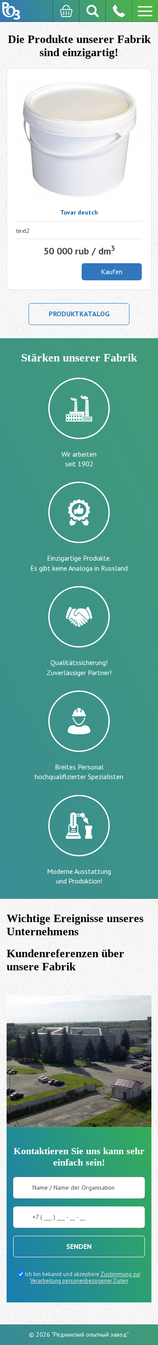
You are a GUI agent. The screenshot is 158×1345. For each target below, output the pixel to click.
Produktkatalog (79, 313)
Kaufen (111, 271)
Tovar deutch (79, 212)
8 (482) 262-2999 (118, 11)
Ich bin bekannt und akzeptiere (82, 1277)
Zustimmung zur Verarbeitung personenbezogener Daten (85, 1277)
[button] (145, 11)
